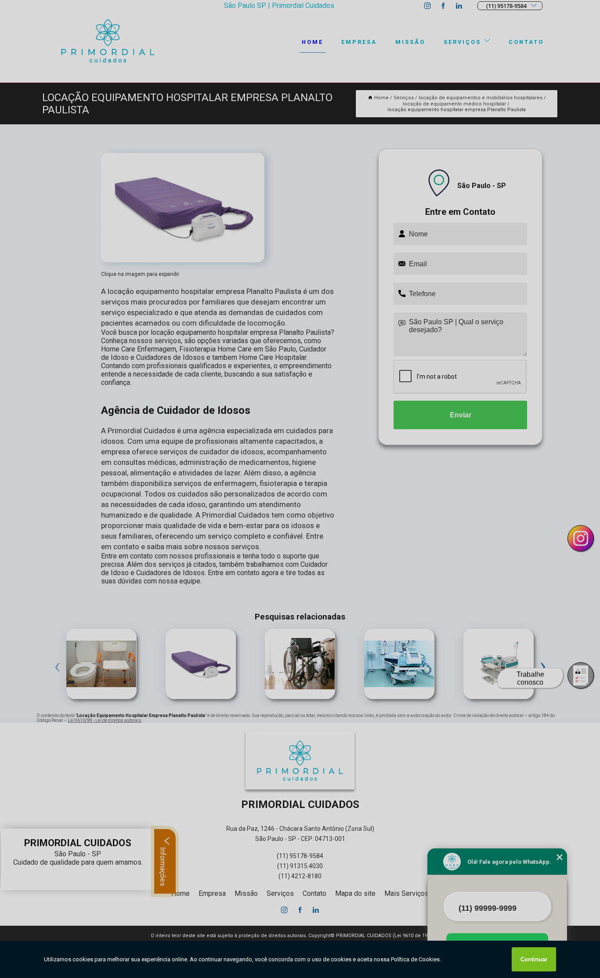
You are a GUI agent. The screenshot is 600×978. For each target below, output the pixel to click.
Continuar (533, 959)
